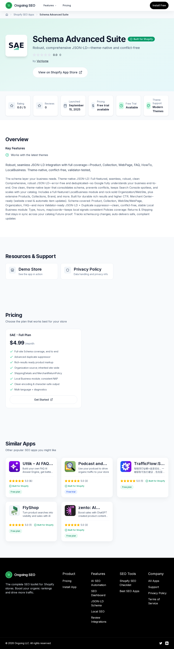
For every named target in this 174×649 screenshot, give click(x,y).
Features (49, 5)
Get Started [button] (41, 399)
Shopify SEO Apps (24, 14)
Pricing (67, 5)
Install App (69, 587)
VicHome (42, 61)
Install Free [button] (159, 5)
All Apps (153, 581)
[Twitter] (160, 643)
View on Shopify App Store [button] (57, 72)
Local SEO (98, 611)
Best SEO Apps (129, 591)
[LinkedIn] (167, 643)
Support (153, 587)
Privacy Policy (157, 593)
